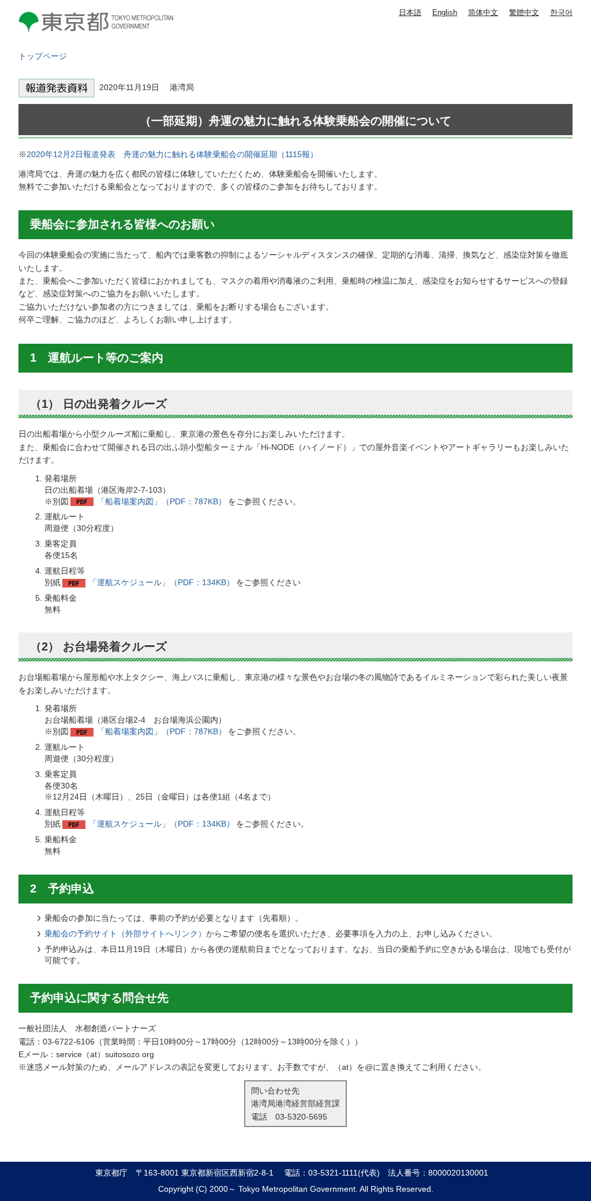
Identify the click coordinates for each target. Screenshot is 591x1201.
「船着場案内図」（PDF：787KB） (161, 501)
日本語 (410, 12)
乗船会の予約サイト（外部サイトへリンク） (125, 933)
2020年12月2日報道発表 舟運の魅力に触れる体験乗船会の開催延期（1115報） (172, 154)
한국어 (561, 12)
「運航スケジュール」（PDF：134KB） (161, 582)
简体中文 (483, 12)
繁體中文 (524, 12)
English (444, 12)
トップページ (42, 56)
